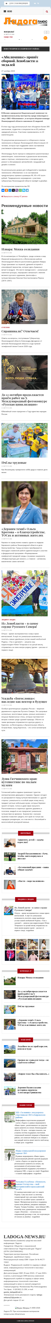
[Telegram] (27, 190)
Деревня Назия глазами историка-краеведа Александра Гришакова (29, 1090)
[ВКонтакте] (2, 190)
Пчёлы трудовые (13, 462)
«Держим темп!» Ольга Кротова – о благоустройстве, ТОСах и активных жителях (23, 532)
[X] (13, 190)
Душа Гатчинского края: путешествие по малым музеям (19, 782)
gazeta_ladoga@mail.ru (13, 1292)
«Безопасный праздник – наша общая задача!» (33, 868)
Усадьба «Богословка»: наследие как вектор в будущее (24, 699)
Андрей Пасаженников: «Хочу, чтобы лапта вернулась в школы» (33, 856)
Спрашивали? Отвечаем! (19, 331)
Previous (45, 32)
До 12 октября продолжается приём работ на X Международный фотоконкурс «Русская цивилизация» (24, 399)
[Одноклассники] (6, 190)
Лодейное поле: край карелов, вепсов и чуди (33, 1047)
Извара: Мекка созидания (20, 249)
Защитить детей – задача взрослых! (30, 841)
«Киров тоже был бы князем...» (33, 1074)
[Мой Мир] (9, 190)
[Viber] (16, 190)
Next (48, 32)
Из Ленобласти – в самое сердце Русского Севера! (19, 625)
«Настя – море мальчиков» (31, 881)
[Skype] (23, 190)
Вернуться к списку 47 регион (15, 196)
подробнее (30, 930)
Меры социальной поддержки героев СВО (31, 1151)
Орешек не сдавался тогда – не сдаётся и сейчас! (33, 1061)
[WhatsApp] (20, 190)
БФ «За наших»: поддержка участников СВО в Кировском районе (30, 1115)
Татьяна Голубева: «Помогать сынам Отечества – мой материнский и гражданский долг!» (31, 1185)
